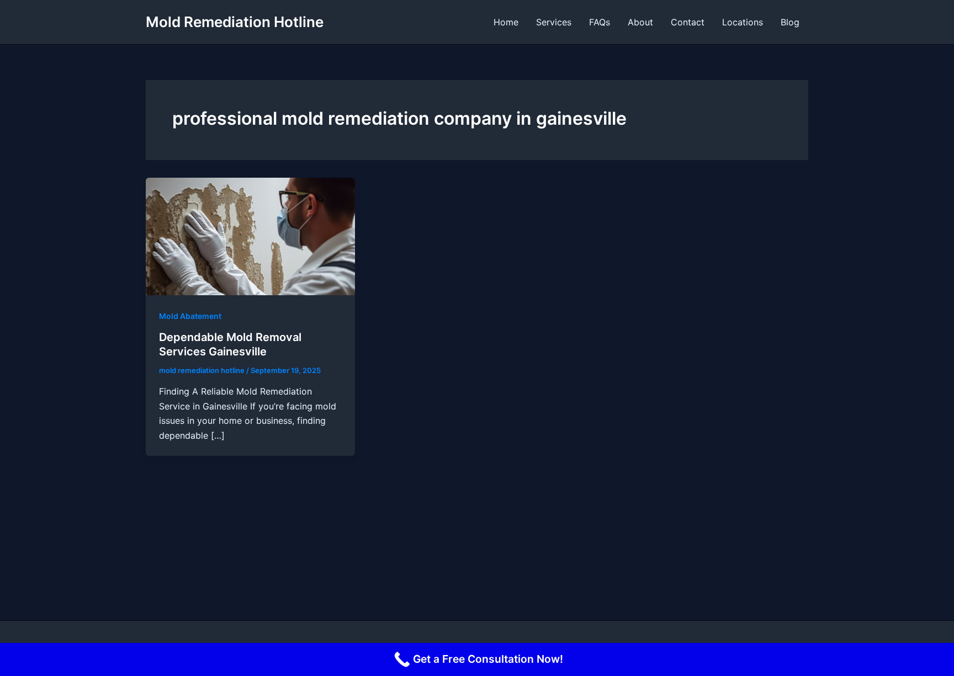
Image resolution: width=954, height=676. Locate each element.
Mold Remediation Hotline (235, 21)
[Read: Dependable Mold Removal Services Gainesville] (250, 235)
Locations (742, 22)
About (640, 22)
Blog (790, 22)
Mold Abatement (190, 316)
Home (506, 22)
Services (553, 22)
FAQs (599, 22)
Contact (687, 22)
